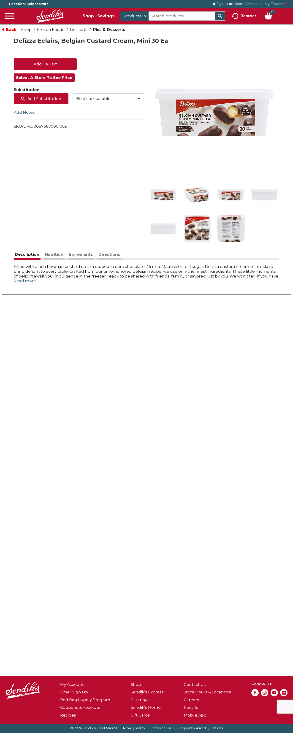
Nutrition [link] (54, 254)
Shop (88, 16)
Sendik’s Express (147, 692)
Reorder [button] (248, 15)
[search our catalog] (220, 16)
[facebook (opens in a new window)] (255, 694)
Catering (139, 700)
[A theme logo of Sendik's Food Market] (49, 16)
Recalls (191, 707)
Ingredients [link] (81, 254)
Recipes (68, 715)
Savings (105, 16)
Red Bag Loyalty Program (85, 700)
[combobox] (134, 16)
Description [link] (27, 254)
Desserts (78, 29)
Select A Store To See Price (44, 77)
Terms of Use (161, 728)
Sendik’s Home (146, 707)
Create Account (246, 4)
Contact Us (195, 684)
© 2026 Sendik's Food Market (93, 728)
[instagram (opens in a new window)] (264, 694)
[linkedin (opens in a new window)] (284, 694)
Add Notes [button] (24, 112)
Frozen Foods (50, 29)
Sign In (222, 4)
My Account (72, 684)
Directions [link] (109, 254)
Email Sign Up (74, 692)
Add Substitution (44, 98)
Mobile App (195, 715)
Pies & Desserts (109, 29)
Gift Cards (140, 715)
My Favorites (275, 4)
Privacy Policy (134, 728)
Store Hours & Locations (207, 692)
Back (10, 29)
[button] (163, 194)
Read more (25, 281)
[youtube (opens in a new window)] (274, 694)
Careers (191, 700)
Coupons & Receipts (80, 707)
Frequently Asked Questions (200, 728)
